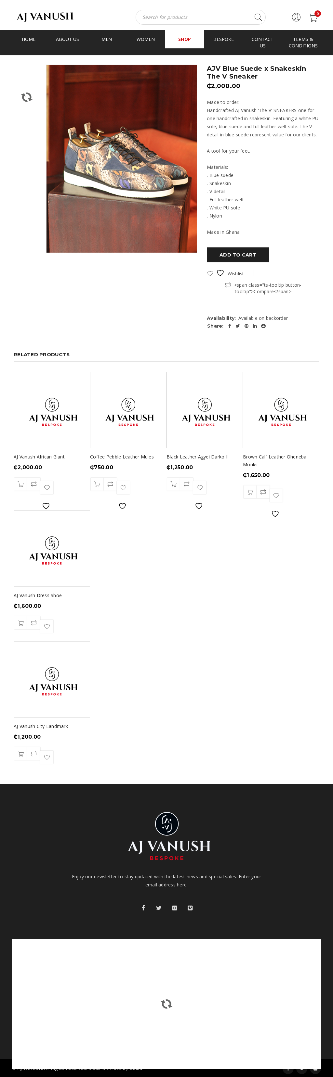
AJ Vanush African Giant (39, 457)
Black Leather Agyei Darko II (197, 457)
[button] (20, 484)
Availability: (221, 318)
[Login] (296, 20)
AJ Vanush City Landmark (41, 726)
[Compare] (33, 484)
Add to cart (238, 255)
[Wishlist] (46, 487)
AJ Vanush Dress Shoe (38, 595)
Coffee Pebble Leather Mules (122, 457)
